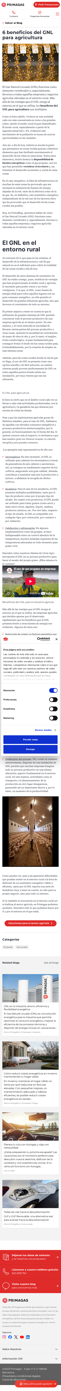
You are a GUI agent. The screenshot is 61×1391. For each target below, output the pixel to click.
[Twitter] (16, 1337)
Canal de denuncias (14, 1379)
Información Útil (12, 1358)
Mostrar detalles (43, 730)
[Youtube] (22, 1337)
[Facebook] (10, 1337)
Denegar (30, 749)
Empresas (8, 947)
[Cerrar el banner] (57, 639)
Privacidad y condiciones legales (21, 1376)
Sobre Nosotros (11, 1349)
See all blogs (51, 962)
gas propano (41, 162)
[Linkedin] (28, 1337)
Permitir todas (30, 739)
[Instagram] (4, 1337)
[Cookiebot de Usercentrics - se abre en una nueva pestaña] (37, 639)
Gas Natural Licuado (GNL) (19, 216)
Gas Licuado (22, 947)
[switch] (53, 699)
